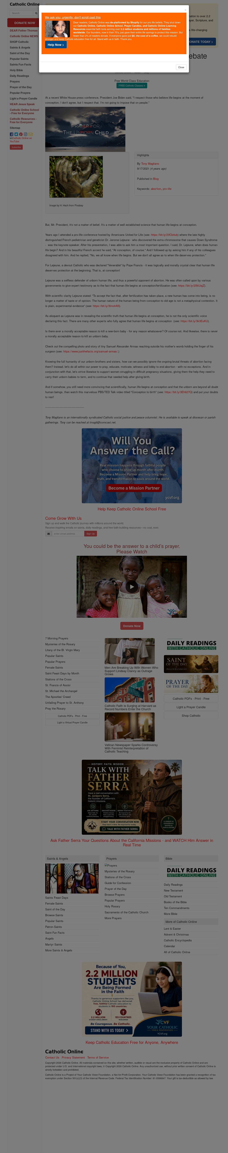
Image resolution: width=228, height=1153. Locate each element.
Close (181, 67)
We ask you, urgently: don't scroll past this (73, 17)
